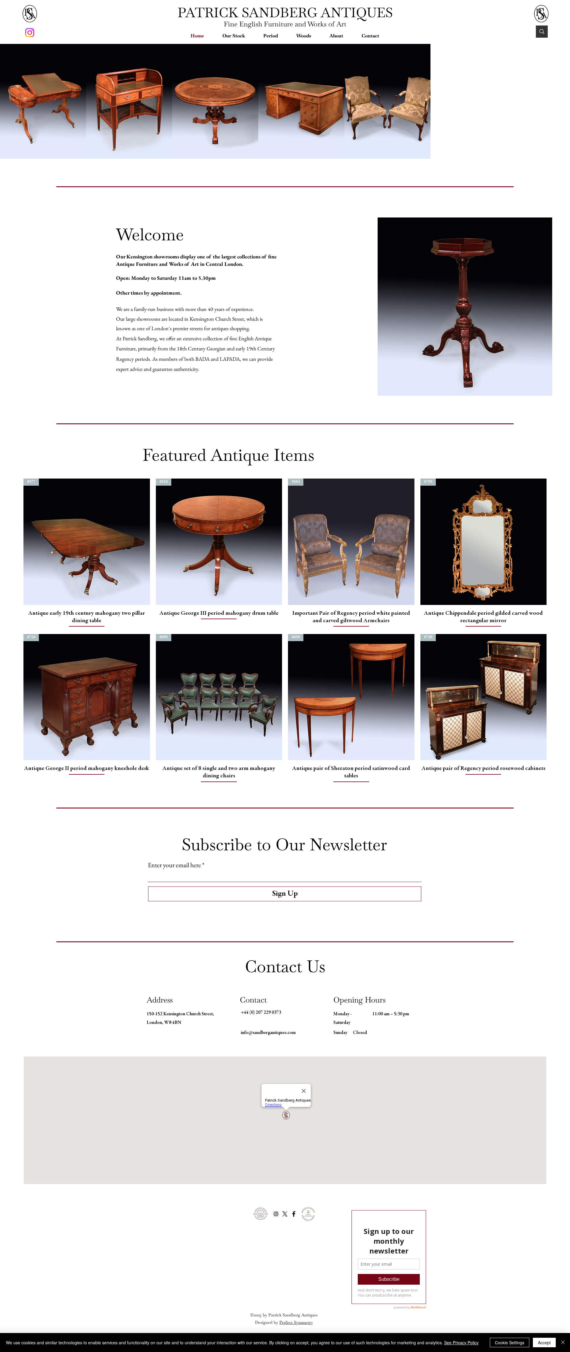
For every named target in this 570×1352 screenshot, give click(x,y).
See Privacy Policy (461, 1342)
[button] (233, 36)
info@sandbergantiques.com (268, 1070)
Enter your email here (174, 902)
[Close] (562, 1342)
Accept (544, 1342)
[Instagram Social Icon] (276, 1251)
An (258, 375)
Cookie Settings (509, 1342)
